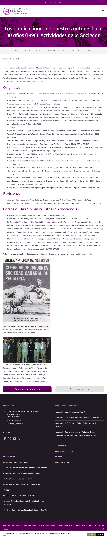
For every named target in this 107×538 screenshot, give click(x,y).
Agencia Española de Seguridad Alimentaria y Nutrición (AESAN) (24, 502)
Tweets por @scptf (62, 462)
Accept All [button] (92, 534)
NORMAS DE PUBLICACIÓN (70, 50)
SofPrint (68, 525)
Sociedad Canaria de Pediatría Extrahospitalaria (22, 473)
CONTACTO (88, 50)
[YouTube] (14, 438)
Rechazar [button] (100, 534)
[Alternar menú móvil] (103, 10)
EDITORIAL (52, 50)
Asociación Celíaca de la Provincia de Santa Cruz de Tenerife (78, 418)
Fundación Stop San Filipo (66, 451)
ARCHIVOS (39, 50)
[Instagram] (19, 438)
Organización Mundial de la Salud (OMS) (19, 496)
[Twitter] (9, 438)
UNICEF (7, 490)
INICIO (17, 50)
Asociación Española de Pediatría (16, 462)
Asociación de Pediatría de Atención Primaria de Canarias (25, 468)
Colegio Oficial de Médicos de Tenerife (18, 479)
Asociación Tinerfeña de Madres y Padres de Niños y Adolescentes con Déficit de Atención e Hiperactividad (76, 433)
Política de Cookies (78, 525)
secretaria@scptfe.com (14, 420)
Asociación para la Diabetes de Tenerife (70, 412)
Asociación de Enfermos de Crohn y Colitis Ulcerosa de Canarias (76, 425)
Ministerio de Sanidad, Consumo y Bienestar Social (23, 484)
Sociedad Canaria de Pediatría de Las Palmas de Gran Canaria (27, 510)
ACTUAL (27, 50)
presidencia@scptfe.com (15, 423)
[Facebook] (4, 438)
